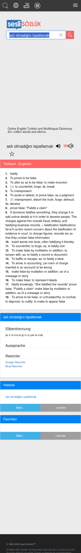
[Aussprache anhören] (68, 147)
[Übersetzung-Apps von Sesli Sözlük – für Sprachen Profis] (38, 6)
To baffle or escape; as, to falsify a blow (38, 259)
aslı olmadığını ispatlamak (20, 397)
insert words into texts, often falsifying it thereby (43, 242)
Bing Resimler (13, 366)
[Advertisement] (40, 84)
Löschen (61, 407)
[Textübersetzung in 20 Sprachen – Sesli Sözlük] (16, 6)
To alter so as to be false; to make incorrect (38, 182)
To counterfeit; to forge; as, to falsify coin (38, 246)
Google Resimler (15, 362)
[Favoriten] (11, 156)
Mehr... (20, 407)
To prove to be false (23, 178)
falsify (14, 173)
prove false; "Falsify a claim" (28, 208)
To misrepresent (21, 191)
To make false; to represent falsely (34, 280)
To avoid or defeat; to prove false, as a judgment (42, 195)
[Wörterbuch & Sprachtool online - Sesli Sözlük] (6, 6)
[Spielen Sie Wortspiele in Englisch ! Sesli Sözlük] (27, 6)
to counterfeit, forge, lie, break (35, 186)
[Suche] (70, 35)
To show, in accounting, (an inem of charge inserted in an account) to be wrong (36, 265)
